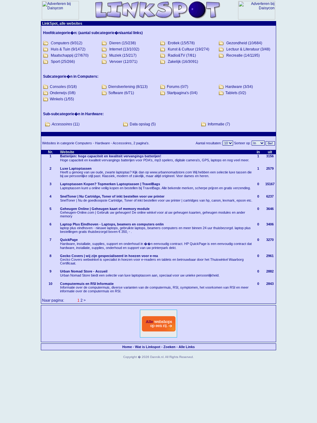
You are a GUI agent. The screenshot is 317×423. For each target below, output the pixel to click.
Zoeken (169, 347)
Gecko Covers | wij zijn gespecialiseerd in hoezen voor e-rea (109, 256)
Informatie (216, 124)
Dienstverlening (121, 87)
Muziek (115, 55)
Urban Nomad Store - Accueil (83, 271)
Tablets (231, 93)
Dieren (115, 43)
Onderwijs (58, 93)
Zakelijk (174, 61)
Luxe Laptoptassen (76, 168)
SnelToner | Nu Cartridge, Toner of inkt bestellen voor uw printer (112, 196)
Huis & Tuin (60, 49)
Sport (55, 61)
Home (127, 347)
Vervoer (115, 61)
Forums (173, 87)
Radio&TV (176, 55)
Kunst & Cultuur (181, 49)
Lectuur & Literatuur (242, 49)
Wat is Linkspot (147, 347)
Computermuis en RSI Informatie (87, 284)
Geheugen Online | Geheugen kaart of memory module (105, 209)
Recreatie (234, 55)
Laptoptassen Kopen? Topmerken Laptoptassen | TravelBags (110, 184)
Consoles (58, 87)
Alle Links (187, 347)
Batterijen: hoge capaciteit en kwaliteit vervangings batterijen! (110, 156)
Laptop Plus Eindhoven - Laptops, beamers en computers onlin (112, 224)
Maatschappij (62, 55)
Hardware (233, 87)
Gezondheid (236, 43)
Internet (115, 49)
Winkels (56, 99)
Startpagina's (178, 93)
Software (115, 93)
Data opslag (140, 124)
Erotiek (174, 43)
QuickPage (69, 240)
